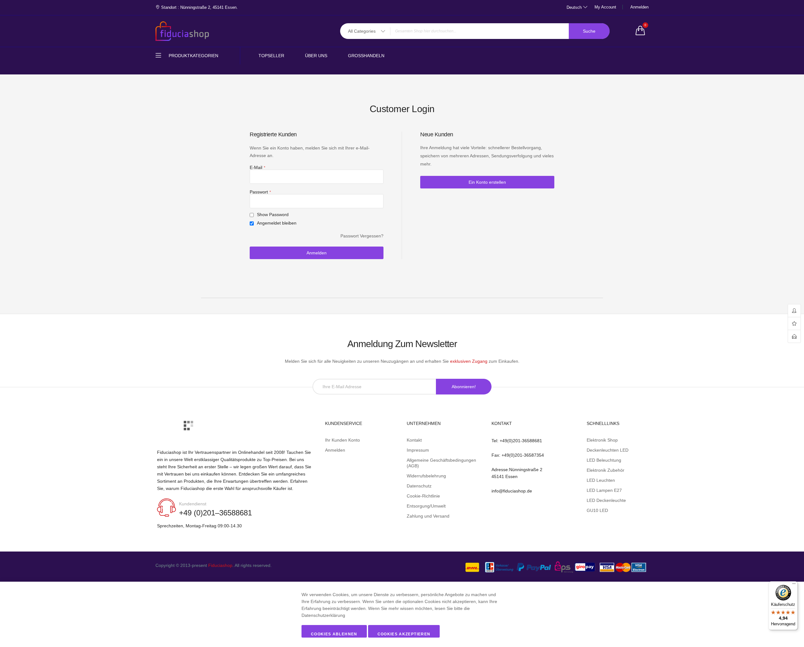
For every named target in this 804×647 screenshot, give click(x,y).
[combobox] (475, 31)
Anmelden (639, 7)
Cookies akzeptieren (404, 634)
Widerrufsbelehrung (426, 475)
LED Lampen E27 (604, 490)
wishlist (794, 323)
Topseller (271, 55)
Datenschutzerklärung (323, 615)
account (794, 310)
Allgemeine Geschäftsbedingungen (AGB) (441, 463)
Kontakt (414, 440)
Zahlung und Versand (428, 516)
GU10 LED (597, 510)
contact (794, 336)
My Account (605, 7)
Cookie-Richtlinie (423, 495)
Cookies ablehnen (334, 634)
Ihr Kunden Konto (342, 440)
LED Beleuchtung (604, 460)
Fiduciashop (220, 565)
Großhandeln (366, 55)
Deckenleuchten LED (607, 450)
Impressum (418, 450)
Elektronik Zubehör (605, 470)
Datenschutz (419, 485)
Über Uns (316, 55)
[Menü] (794, 585)
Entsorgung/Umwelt (426, 505)
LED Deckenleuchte (606, 500)
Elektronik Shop (602, 440)
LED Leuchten (601, 480)
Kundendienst (192, 504)
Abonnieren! (464, 386)
